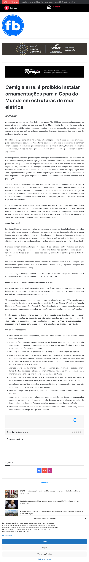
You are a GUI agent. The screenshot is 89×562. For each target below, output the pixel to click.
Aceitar (44, 541)
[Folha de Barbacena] (13, 25)
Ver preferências (44, 554)
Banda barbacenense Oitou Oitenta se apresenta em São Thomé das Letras (49, 501)
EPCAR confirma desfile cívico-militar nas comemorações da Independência (50, 491)
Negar (44, 548)
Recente (44, 482)
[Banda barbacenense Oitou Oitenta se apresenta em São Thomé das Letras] (11, 504)
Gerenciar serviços (8, 535)
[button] (85, 518)
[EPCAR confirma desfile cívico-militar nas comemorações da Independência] (11, 494)
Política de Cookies (44, 559)
